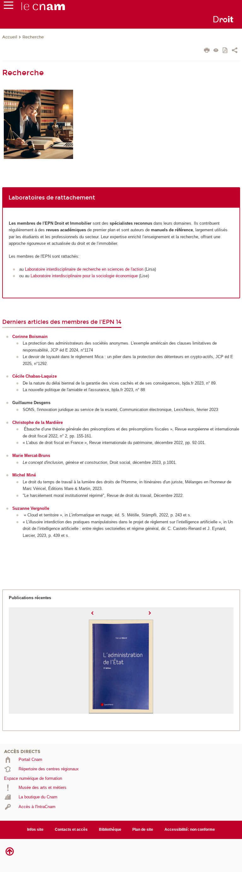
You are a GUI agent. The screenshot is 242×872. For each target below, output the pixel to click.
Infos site (35, 829)
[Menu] (8, 7)
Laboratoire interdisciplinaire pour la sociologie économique (84, 275)
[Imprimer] (207, 51)
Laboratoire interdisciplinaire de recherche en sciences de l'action (84, 269)
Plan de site (142, 829)
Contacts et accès (71, 829)
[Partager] (234, 51)
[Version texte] (216, 51)
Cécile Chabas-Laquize (34, 376)
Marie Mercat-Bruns (31, 455)
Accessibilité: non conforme (189, 829)
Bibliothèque (110, 829)
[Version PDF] (225, 51)
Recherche (33, 37)
